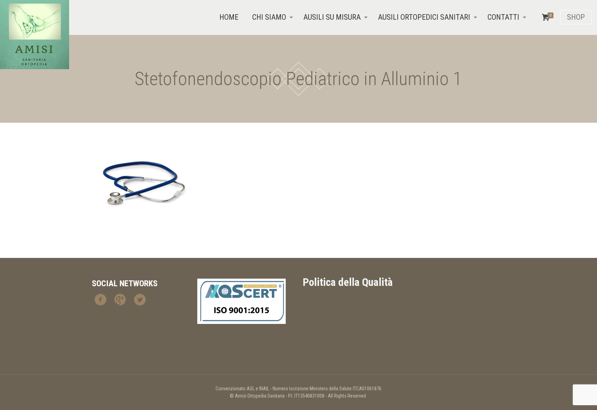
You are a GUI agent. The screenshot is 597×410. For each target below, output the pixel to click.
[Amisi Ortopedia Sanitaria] (34, 34)
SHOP (576, 17)
